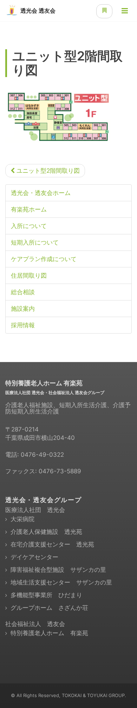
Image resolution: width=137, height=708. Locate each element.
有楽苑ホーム (29, 209)
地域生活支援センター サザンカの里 (61, 582)
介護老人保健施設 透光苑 (46, 531)
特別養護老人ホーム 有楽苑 (49, 633)
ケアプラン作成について (44, 259)
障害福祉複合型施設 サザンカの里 (58, 569)
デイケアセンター (34, 557)
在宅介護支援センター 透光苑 (52, 544)
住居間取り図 (29, 275)
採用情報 (23, 325)
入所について (29, 225)
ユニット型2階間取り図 (47, 170)
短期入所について (35, 242)
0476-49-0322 (42, 454)
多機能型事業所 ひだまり (46, 595)
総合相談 (23, 292)
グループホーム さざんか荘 (49, 607)
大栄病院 (22, 519)
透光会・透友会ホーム (41, 192)
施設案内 (23, 308)
